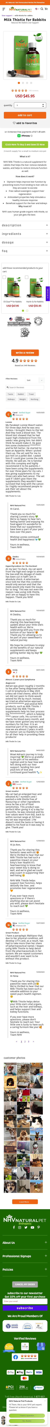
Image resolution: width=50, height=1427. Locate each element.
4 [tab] (31, 83)
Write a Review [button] (25, 352)
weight (22, 399)
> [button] (33, 1041)
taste (10, 394)
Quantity (8, 105)
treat (31, 394)
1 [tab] (19, 83)
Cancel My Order (25, 1284)
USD (37, 9)
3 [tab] (27, 83)
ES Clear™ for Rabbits (13, 301)
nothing (34, 399)
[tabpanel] (25, 55)
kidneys (11, 399)
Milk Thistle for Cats (13, 496)
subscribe (25, 1308)
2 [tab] (23, 83)
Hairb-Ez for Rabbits (34, 301)
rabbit (21, 394)
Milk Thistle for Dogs (13, 963)
